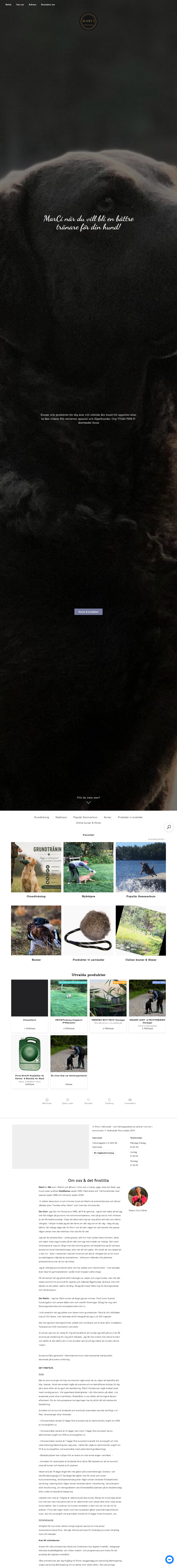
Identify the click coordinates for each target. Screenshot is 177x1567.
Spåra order (67, 1103)
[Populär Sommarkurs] (141, 867)
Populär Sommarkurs (85, 817)
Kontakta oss (48, 4)
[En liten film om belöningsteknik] (68, 1053)
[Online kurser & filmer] (141, 931)
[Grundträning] (36, 867)
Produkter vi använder (130, 817)
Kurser (107, 817)
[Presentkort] (29, 998)
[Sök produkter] (168, 826)
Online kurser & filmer (88, 822)
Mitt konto (47, 1103)
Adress (32, 4)
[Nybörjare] (88, 867)
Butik (8, 4)
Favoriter (88, 1103)
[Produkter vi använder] (88, 931)
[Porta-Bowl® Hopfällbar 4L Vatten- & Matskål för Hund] (29, 1053)
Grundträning (41, 817)
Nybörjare (61, 817)
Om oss (20, 4)
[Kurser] (36, 931)
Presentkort (130, 1103)
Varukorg (109, 1103)
